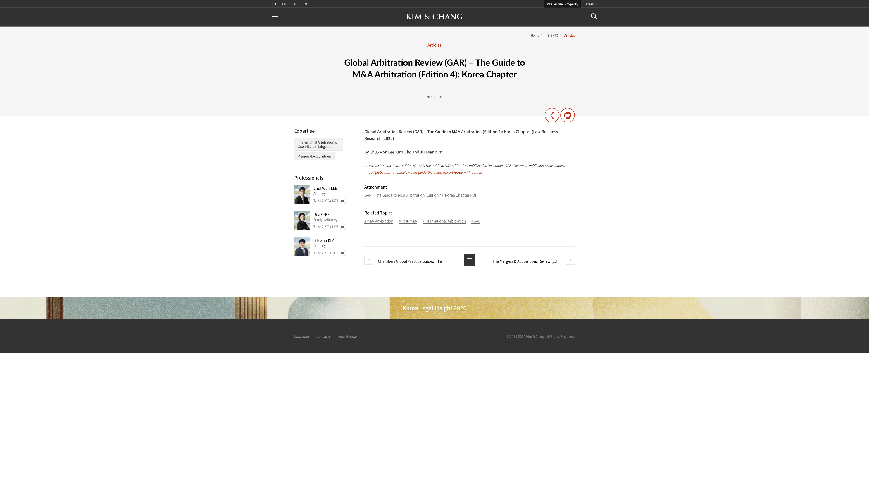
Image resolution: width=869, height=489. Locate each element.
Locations (302, 336)
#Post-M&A (408, 221)
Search (594, 16)
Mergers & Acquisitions (314, 155)
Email (343, 201)
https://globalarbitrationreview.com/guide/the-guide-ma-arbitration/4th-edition (423, 172)
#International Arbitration (444, 221)
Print (567, 115)
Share (552, 115)
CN (305, 4)
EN (284, 4)
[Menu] (275, 16)
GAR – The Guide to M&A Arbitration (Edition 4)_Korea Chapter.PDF (420, 195)
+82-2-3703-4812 (327, 252)
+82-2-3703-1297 (327, 226)
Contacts (323, 336)
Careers (589, 4)
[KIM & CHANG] (434, 16)
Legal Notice (347, 336)
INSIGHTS (551, 35)
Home (535, 35)
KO (274, 4)
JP (294, 4)
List (469, 260)
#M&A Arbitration (378, 221)
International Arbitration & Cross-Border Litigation (317, 144)
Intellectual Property (562, 4)
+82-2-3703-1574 (327, 200)
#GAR (475, 221)
